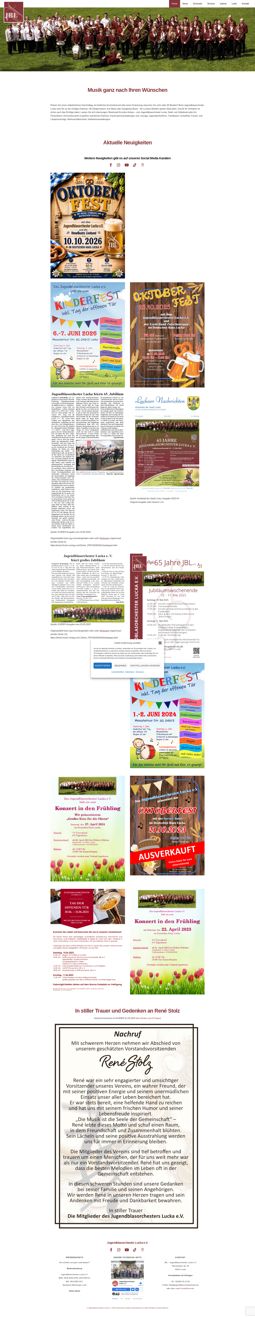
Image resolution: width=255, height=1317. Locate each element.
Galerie (223, 4)
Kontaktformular (187, 1288)
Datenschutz (129, 672)
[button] (160, 643)
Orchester (197, 4)
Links (234, 4)
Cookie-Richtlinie (117, 672)
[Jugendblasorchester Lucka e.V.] (14, 21)
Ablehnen (120, 665)
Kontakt (245, 4)
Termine (211, 4)
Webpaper (104, 538)
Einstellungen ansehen (145, 665)
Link (162, 502)
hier (71, 538)
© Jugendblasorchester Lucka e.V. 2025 (101, 1308)
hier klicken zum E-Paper (148, 1018)
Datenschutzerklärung (134, 1308)
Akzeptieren (102, 665)
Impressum (140, 672)
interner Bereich (162, 1308)
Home (174, 4)
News (185, 4)
